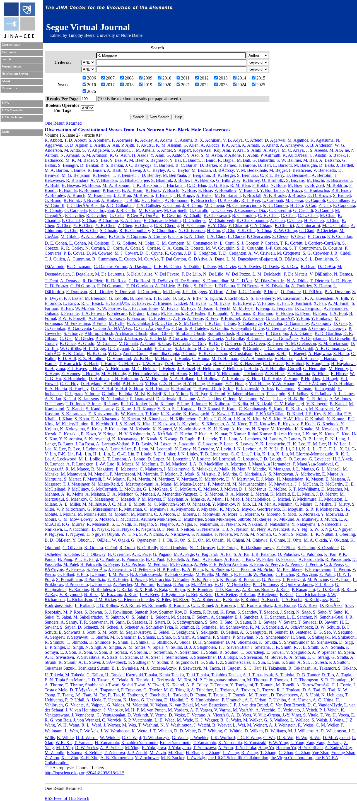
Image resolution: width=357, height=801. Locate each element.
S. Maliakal (202, 469)
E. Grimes (163, 348)
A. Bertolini (322, 175)
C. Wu (269, 737)
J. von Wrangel (86, 720)
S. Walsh (319, 720)
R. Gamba (273, 323)
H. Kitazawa (164, 423)
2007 (110, 78)
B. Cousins (332, 248)
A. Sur (303, 662)
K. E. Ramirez (200, 589)
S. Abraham (99, 140)
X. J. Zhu (69, 757)
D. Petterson (144, 569)
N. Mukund (284, 519)
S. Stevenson (250, 657)
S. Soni (100, 652)
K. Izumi (217, 393)
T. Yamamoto (204, 742)
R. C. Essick (92, 303)
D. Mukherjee (190, 519)
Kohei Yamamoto (175, 742)
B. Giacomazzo (250, 333)
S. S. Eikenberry (260, 298)
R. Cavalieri (96, 215)
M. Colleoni (98, 243)
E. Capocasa (344, 205)
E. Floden (284, 313)
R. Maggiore (102, 469)
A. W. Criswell (261, 253)
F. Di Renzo (248, 285)
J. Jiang (279, 398)
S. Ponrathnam (69, 579)
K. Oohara (93, 547)
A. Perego (274, 564)
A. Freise (195, 318)
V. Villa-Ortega (266, 715)
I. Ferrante (70, 313)
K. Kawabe (171, 413)
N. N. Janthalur (114, 398)
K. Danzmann (79, 266)
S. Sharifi (181, 637)
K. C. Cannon (275, 205)
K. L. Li (309, 449)
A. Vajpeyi (95, 705)
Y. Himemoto (228, 373)
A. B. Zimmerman (116, 757)
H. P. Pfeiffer (168, 569)
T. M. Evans (219, 303)
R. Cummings (104, 259)
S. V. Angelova (95, 150)
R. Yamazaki (255, 742)
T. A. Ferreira (93, 313)
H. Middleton (330, 499)
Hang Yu (266, 747)
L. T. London (114, 459)
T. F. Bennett (124, 175)
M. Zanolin (54, 752)
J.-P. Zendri (137, 752)
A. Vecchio (265, 710)
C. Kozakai (69, 433)
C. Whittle (233, 730)
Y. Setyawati (77, 637)
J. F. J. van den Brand (249, 705)
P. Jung (183, 403)
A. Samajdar (221, 617)
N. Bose (189, 190)
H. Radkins (79, 589)
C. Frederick (160, 318)
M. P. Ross (72, 612)
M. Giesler (84, 338)
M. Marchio (147, 474)
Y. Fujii (302, 318)
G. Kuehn (183, 433)
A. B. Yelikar (111, 747)
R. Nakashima (277, 524)
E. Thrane (74, 684)
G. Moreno (271, 514)
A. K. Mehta (72, 494)
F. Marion (169, 474)
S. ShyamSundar (293, 642)
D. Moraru (186, 514)
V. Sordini (138, 652)
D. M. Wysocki (336, 737)
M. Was (129, 725)
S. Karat (229, 408)
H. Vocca (340, 715)
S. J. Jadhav (298, 393)
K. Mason (314, 479)
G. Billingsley (228, 180)
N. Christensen (191, 230)
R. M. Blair (240, 185)
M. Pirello (204, 574)
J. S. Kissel (125, 423)
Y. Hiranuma (298, 373)
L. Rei (191, 594)
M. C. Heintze (143, 368)
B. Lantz (65, 443)
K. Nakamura (206, 524)
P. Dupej (271, 291)
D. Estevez (141, 303)
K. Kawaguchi (196, 413)
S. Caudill (324, 210)
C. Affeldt (253, 140)
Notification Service (15, 73)
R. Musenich (98, 524)
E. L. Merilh (303, 494)
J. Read (131, 594)
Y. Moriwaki (332, 514)
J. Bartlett (344, 165)
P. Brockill (252, 195)
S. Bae (102, 160)
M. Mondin (118, 514)
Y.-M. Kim (293, 418)
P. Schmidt (184, 627)
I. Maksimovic (176, 469)
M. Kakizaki (261, 403)
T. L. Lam (228, 438)
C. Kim (205, 418)
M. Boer (295, 185)
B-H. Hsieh (132, 383)
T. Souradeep (252, 652)
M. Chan (328, 215)
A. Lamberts (250, 438)
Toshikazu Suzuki (93, 668)
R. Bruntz (72, 200)
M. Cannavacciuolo (243, 205)
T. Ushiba (277, 700)
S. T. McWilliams (303, 489)
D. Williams (275, 730)
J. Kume (309, 433)
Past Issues (9, 52)
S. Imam (305, 388)
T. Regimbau (172, 594)
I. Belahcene (300, 170)
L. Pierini (342, 569)
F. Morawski (209, 514)
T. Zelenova (114, 752)
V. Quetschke (238, 584)
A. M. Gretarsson (300, 343)
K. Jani (69, 398)
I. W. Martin (114, 479)
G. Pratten (271, 579)
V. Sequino (343, 632)
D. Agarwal (275, 140)
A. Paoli (193, 559)
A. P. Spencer (324, 652)
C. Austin (318, 155)
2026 (91, 91)
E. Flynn (302, 313)
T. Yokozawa (204, 747)
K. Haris (90, 363)
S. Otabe (71, 554)
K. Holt (253, 378)
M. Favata (169, 308)
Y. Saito (335, 612)
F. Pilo (82, 574)
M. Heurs (178, 373)
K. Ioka (125, 393)
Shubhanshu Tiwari (102, 684)
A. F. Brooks (274, 195)
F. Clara (175, 236)
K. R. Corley (72, 248)
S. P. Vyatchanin (138, 720)
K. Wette (139, 730)
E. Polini (327, 574)
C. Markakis (250, 474)
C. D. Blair (196, 185)
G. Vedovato (289, 710)
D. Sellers (229, 632)
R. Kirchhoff (102, 423)
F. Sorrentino (160, 652)
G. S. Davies (249, 266)
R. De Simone (187, 280)
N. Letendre (203, 449)
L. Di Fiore (341, 280)
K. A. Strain (294, 657)
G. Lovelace (320, 459)
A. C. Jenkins (209, 398)
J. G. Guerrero (276, 348)
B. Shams (146, 637)
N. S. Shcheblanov (271, 637)
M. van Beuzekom (211, 705)
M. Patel (70, 564)
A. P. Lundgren (79, 464)
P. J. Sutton (339, 662)
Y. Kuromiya (70, 438)
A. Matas (163, 484)
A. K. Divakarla (274, 285)
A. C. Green (254, 343)
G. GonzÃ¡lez (285, 338)
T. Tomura (264, 684)
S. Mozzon (104, 519)
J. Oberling (345, 534)
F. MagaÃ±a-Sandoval (313, 464)
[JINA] (19, 37)
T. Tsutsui (217, 695)
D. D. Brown (319, 195)
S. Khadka (332, 413)
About (6, 81)
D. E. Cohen (56, 243)
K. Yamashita (230, 742)
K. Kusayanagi (125, 438)
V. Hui (121, 388)
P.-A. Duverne (337, 291)
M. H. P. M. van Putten (145, 710)
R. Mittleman (130, 509)
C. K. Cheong (166, 225)
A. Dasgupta (140, 266)
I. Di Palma (225, 285)
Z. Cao (325, 205)
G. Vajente (74, 705)
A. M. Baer (133, 160)
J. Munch (328, 519)
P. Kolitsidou (116, 428)
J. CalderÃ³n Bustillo (85, 205)
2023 (223, 84)
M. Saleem (180, 617)
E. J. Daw (289, 266)
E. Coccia (316, 236)
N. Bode (278, 185)
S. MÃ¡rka (206, 474)
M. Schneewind (234, 627)
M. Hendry (338, 368)
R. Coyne (173, 253)
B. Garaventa (79, 328)
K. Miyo (227, 509)
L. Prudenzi (100, 584)
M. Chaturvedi (221, 220)
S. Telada (120, 679)
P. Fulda (99, 323)
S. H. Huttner (157, 388)
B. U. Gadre (166, 323)
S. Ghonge (73, 333)
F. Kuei (201, 433)
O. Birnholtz (273, 180)
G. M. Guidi (302, 348)
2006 (91, 78)
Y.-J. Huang (259, 383)
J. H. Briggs (183, 195)
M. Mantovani (73, 474)
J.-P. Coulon (276, 248)
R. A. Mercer (236, 494)
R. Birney (251, 180)
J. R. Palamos (264, 554)
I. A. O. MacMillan (206, 464)
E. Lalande (207, 438)
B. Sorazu (118, 652)
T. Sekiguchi (183, 632)
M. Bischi (315, 180)
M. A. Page (184, 554)
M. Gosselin (339, 338)
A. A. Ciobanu (94, 236)
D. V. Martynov (240, 479)
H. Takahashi (274, 668)
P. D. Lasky (142, 443)
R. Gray (216, 343)
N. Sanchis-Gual (328, 617)
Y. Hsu (151, 383)
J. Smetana (260, 647)
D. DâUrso (312, 291)
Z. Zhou (52, 757)
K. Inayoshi (325, 388)
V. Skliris (174, 647)
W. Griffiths (70, 348)
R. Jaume (186, 398)
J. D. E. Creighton (200, 253)
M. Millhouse (94, 504)
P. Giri (101, 338)
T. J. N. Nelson (235, 529)
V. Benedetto (324, 170)
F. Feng (262, 308)
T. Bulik (132, 200)
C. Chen (294, 220)
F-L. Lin (83, 454)
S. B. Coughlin (250, 248)
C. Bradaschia (316, 190)
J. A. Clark (216, 236)
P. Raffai (124, 589)
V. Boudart (248, 190)
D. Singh (75, 647)
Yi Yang (334, 742)
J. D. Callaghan (120, 205)
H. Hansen (283, 358)
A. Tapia (343, 674)
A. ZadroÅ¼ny (338, 747)
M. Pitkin (223, 574)
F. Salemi (200, 617)
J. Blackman (174, 185)
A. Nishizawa (177, 534)
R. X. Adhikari (207, 140)
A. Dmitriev (301, 285)
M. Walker (252, 720)
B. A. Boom (132, 190)
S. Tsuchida (155, 695)
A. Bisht (52, 185)
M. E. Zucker (172, 757)
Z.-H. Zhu (89, 757)
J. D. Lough (270, 459)
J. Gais (230, 323)
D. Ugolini (173, 700)
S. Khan (81, 418)
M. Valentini (137, 705)
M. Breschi (143, 195)
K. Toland (175, 684)
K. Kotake (304, 428)
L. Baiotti (191, 160)
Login (5, 131)
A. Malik (222, 469)
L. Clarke (236, 236)
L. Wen (71, 730)
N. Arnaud (70, 155)
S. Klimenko (213, 423)
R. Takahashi (300, 668)
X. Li (344, 449)
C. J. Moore (164, 514)
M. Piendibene (289, 569)
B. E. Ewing (244, 303)
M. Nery (258, 529)
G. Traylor (152, 689)
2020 (166, 84)
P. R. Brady (341, 190)
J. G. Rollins (107, 605)
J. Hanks (182, 358)
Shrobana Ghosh (190, 333)
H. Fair (282, 303)
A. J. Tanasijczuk (258, 674)
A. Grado (86, 343)
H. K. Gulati (73, 353)
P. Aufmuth (270, 155)
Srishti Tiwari (133, 684)
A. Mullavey (307, 519)
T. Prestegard (293, 579)
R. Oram (127, 547)
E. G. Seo (322, 632)
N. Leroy (182, 449)
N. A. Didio (297, 280)
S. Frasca (116, 318)
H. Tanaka (114, 674)
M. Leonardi (161, 449)
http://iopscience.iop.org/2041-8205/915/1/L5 (84, 772)
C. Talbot (94, 674)
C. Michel (281, 499)
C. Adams (183, 140)
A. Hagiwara (319, 353)
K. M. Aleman (168, 145)
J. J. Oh (165, 540)
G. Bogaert (314, 185)
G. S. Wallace (276, 720)
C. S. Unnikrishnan (202, 700)
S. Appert (182, 150)
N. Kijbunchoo (183, 418)
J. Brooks (296, 195)
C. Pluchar (285, 574)
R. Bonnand (89, 190)
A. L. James (343, 393)
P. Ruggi (210, 612)
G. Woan (180, 737)
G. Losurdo (247, 459)
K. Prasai (228, 579)
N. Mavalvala (281, 484)
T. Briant (163, 195)
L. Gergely (336, 328)
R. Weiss (305, 725)
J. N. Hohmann (124, 378)
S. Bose (205, 190)
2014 (241, 78)
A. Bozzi (294, 190)
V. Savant (287, 622)
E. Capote (53, 210)
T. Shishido (162, 642)
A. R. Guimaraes (330, 348)
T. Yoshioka (245, 747)
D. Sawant (328, 622)
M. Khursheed (155, 418)
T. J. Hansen (307, 358)
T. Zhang (268, 752)
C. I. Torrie (341, 684)
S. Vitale (310, 715)
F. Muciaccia (127, 519)
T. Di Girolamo (139, 285)
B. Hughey (78, 388)
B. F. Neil (165, 529)
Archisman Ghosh (131, 333)
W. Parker (264, 559)
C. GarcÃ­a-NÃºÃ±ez (112, 328)
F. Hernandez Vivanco (148, 373)
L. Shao (164, 637)
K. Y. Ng (299, 529)
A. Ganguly (321, 323)
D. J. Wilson (87, 737)
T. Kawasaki (242, 413)
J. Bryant (91, 200)
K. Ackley (144, 140)
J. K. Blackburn (147, 185)
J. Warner (111, 725)
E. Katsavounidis (103, 413)
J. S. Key (313, 413)
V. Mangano (279, 469)
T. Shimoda (77, 642)
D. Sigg (346, 642)
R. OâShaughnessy (257, 547)
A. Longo (136, 459)
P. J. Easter (73, 298)
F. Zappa (74, 752)
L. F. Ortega (227, 547)
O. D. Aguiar (75, 145)
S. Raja (160, 589)
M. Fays (188, 308)
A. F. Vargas (201, 710)
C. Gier (66, 338)
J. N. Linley (187, 454)
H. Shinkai (140, 642)
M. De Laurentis (109, 274)
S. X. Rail (143, 589)
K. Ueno (131, 700)
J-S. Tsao (83, 695)
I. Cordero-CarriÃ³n (322, 243)
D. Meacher (331, 489)
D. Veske (177, 715)
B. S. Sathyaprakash (185, 622)
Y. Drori (216, 291)
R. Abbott (53, 140)
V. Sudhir (160, 662)
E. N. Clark (194, 236)
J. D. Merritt (326, 494)
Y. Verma (158, 715)
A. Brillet (204, 195)
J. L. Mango (303, 469)
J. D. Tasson (99, 679)
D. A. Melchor (119, 494)
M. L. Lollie (89, 459)
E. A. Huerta (56, 388)
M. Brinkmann (228, 195)
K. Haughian (317, 363)
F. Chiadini (238, 225)
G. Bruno (53, 200)
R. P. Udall (74, 700)
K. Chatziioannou (252, 220)
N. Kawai (220, 413)
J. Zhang (212, 752)
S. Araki (254, 150)
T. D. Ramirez (227, 589)
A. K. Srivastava (59, 657)
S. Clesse (280, 236)
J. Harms (108, 363)
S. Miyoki (246, 509)
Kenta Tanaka (171, 674)
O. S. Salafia (137, 617)
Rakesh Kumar (287, 433)
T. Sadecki (268, 612)
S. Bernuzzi (247, 175)
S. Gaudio (219, 328)
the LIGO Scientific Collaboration (238, 757)
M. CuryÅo (148, 259)
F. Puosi (164, 584)
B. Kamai (338, 403)
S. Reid (206, 594)
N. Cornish (95, 248)
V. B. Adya (233, 140)
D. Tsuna (198, 695)
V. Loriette (201, 459)
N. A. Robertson (206, 599)
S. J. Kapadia (184, 408)
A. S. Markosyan (278, 474)
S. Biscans (295, 180)
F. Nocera (223, 534)
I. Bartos (77, 170)
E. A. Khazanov (105, 418)
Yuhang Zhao (343, 752)
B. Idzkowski (247, 388)
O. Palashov (288, 554)
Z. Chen (125, 225)
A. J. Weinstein (282, 725)
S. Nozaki (299, 534)
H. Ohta (294, 540)
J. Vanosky (113, 710)
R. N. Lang (335, 438)
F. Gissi (115, 338)
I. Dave (209, 266)
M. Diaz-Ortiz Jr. (269, 280)
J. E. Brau (122, 195)
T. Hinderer (253, 373)
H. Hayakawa (343, 363)
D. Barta (326, 165)
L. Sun (273, 662)
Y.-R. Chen (105, 225)
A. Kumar (218, 433)
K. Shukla (268, 642)
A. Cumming (78, 259)
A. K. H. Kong (215, 428)
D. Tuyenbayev (284, 695)
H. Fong (320, 313)
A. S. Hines (275, 373)
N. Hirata (320, 373)
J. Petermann (119, 569)
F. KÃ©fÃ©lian (269, 413)
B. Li (285, 449)
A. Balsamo (329, 160)
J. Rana (283, 589)
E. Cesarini (171, 215)
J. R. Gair (213, 323)
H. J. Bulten (152, 200)
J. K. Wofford (223, 737)
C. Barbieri (163, 165)
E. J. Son (68, 652)
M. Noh (241, 534)
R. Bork (153, 190)
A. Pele (200, 564)
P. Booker (111, 190)
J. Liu (255, 454)
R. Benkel (101, 175)
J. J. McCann (306, 484)
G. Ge (258, 328)
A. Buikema (111, 200)
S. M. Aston (211, 155)
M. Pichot (265, 569)
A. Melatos (95, 494)
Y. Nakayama (303, 524)
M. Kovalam (326, 428)
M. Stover (273, 657)
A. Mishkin (282, 504)
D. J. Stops (227, 657)
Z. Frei (179, 318)
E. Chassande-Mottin (162, 220)
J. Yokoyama (179, 747)
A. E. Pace (141, 554)
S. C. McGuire (183, 489)
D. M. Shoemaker (241, 642)
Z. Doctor (322, 285)
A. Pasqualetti (310, 559)
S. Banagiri (68, 165)
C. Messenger (101, 499)
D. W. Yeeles (86, 747)
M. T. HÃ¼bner (312, 383)
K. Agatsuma (322, 140)
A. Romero (225, 605)
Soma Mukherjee (220, 519)
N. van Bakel (181, 705)
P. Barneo (227, 165)
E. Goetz (197, 338)
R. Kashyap (296, 408)
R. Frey (211, 318)
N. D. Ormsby (202, 547)
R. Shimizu (54, 642)
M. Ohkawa (256, 540)
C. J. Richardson (310, 594)
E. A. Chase (130, 220)
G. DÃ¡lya (197, 259)
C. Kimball (314, 418)
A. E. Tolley (197, 684)
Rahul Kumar (259, 433)
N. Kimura (336, 418)
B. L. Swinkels (125, 668)
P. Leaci (226, 443)
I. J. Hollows (208, 378)
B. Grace (68, 343)
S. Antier (164, 150)
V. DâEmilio (321, 274)
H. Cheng (143, 225)
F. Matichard (219, 484)
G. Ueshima (151, 700)
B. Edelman (140, 298)
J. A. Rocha (292, 599)
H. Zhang (194, 752)
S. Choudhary (164, 230)
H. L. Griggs (94, 348)
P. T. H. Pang (86, 559)
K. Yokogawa (154, 747)
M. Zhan (176, 752)
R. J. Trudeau (288, 689)
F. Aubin (250, 155)
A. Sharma (201, 637)
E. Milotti (137, 504)
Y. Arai (238, 150)
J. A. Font (338, 313)
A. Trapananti (107, 689)
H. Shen (298, 637)
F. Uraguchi (232, 700)
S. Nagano (164, 524)
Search (6, 59)
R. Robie (231, 599)
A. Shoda (182, 642)
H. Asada (140, 155)
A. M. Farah (338, 303)
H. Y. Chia (217, 225)
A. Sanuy (69, 622)
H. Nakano (230, 524)
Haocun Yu (286, 747)
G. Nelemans (207, 529)
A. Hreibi (111, 383)
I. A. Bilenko (202, 180)
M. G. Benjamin (76, 175)
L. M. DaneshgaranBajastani (251, 259)
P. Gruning (252, 348)
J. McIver (228, 489)
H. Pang (65, 559)
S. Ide (228, 388)
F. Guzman (264, 353)
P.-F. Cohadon (339, 236)
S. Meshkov (76, 499)
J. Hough (330, 378)
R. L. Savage (264, 622)
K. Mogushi (292, 509)
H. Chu (213, 230)
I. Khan (65, 418)
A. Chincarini (308, 225)
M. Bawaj (132, 170)
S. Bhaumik (161, 180)
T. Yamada (83, 742)
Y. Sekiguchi (207, 632)
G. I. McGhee (155, 489)
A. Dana (216, 259)
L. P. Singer (55, 647)
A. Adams (163, 140)
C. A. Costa (172, 248)
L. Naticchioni (77, 529)
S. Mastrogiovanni (137, 484)
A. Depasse (70, 280)
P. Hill (209, 373)
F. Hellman (232, 368)
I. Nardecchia (329, 524)
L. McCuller (130, 489)
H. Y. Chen (314, 220)
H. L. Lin (101, 454)
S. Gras (164, 343)
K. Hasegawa (199, 363)
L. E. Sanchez (299, 617)
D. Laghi (188, 438)
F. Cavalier (74, 215)
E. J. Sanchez (246, 617)
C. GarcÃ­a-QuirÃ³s (151, 328)
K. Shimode (99, 642)
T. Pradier (180, 579)
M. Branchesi (99, 195)
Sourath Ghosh (221, 333)
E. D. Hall (67, 358)
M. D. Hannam (224, 358)
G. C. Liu (239, 454)
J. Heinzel (186, 368)
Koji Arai (222, 150)
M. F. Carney (150, 210)
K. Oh (179, 540)
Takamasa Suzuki (60, 668)
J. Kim (239, 418)
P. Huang (215, 383)
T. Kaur (151, 413)
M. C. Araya (293, 150)
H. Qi (219, 584)
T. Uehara (112, 700)
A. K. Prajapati (204, 579)
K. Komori (162, 428)
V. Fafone (265, 303)
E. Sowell (275, 652)
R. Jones (111, 403)
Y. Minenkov (223, 504)
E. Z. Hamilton (91, 358)
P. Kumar (237, 433)
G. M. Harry (129, 363)
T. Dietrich (319, 280)
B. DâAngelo (291, 259)
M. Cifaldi (70, 236)
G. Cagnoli (315, 200)
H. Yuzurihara (310, 747)
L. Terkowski (163, 679)
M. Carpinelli (175, 210)
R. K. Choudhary (134, 230)
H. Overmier (119, 554)
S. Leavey (244, 443)
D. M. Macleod (173, 464)
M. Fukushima (77, 323)
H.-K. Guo (96, 353)
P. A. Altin (231, 145)
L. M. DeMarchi (266, 274)
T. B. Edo (161, 298)
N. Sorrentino (186, 652)
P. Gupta (188, 353)
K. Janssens (88, 398)
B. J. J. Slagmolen (200, 647)
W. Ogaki (120, 540)
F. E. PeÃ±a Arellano (228, 564)
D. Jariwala (166, 398)
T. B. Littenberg (214, 454)
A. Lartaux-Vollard (112, 443)
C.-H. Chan (268, 215)
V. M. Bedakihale (251, 170)
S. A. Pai (241, 554)
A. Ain (113, 145)
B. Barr (264, 165)
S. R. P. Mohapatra (322, 509)
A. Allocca (210, 145)
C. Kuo (342, 433)
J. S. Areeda (316, 150)
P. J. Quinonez (265, 584)
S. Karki (276, 408)
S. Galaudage (250, 323)
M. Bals (310, 160)
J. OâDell (101, 540)
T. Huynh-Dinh (207, 388)
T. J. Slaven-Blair (233, 647)
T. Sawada (307, 622)
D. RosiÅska (331, 605)
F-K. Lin (66, 454)
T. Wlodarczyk (156, 737)
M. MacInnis (147, 464)
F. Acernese (122, 140)
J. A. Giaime (301, 333)
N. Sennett (278, 632)
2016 (91, 84)
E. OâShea (285, 547)
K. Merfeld (280, 494)
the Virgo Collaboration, (292, 757)
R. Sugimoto (181, 662)
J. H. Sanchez (272, 617)
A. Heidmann (117, 368)
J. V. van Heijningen (84, 710)
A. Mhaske (195, 499)
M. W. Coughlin (220, 248)
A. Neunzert (278, 529)
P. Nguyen (54, 534)
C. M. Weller (327, 725)
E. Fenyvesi (281, 308)
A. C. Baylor (178, 170)
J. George (316, 328)
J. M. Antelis (143, 150)
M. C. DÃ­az (241, 280)
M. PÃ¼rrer (201, 584)
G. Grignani (118, 348)
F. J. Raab (324, 584)
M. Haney (163, 358)
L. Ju (153, 403)
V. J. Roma (130, 605)
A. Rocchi (270, 599)
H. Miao (232, 499)
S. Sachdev (247, 612)
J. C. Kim (222, 418)
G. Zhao (302, 752)
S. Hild (195, 373)
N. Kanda (75, 408)
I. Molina (67, 514)
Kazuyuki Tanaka (141, 674)
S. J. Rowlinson (118, 612)
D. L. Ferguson (308, 308)
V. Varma (222, 710)
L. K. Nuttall (322, 534)
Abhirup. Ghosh (99, 333)
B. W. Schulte (327, 627)
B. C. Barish (186, 165)
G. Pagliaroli (207, 554)
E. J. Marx (265, 479)
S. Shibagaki (318, 637)
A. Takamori (324, 668)
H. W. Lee (337, 443)
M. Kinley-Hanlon (72, 423)
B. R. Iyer (198, 393)
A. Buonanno (177, 200)
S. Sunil (288, 662)
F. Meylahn (173, 499)
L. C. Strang (318, 657)
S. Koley (94, 428)
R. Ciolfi (116, 236)
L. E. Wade (165, 720)
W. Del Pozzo (238, 274)
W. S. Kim (272, 418)
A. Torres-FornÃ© (312, 684)
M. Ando (72, 150)
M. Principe (317, 579)
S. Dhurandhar (215, 280)
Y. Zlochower (147, 757)
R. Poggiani (306, 574)
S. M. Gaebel (190, 323)
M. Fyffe (116, 323)
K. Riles (163, 599)
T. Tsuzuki (237, 695)
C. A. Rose (307, 605)
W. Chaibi (192, 215)
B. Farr (67, 308)
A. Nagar (184, 524)
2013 (223, 78)
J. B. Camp (192, 205)
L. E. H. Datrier (167, 266)
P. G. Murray (73, 524)
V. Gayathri (240, 328)
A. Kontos (240, 428)
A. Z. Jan (53, 398)
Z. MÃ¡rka (227, 474)
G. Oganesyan (143, 540)
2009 (147, 78)
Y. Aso (193, 155)
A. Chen (277, 220)
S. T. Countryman (305, 248)
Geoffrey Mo (268, 509)
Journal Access (11, 66)
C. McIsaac (208, 489)
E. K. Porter (117, 579)
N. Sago (303, 612)
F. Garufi (179, 328)
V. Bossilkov (225, 190)
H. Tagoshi (232, 668)
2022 (204, 84)
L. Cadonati (272, 200)
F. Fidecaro (117, 313)
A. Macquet (235, 464)
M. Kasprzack (321, 408)
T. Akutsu (145, 145)
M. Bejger (278, 170)
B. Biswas (71, 185)
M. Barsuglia (305, 165)
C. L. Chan (308, 215)
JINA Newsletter (13, 110)
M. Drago (171, 291)
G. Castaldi (303, 210)
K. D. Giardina (328, 333)
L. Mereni (259, 494)
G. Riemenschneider (136, 599)
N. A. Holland (181, 378)
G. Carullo (199, 210)
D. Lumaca (54, 464)
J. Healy (96, 368)
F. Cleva (298, 236)
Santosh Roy (145, 612)
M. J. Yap (64, 747)
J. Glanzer (133, 338)
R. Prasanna (249, 579)
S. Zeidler (93, 752)
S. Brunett (342, 195)
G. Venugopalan (111, 715)
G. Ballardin (263, 160)
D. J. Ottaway (93, 554)
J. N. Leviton (245, 449)
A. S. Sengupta (253, 632)
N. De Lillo (213, 274)
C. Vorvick (111, 720)
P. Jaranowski (142, 398)
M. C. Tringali (176, 689)
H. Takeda (54, 674)
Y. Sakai (63, 617)
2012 (204, 78)
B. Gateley (198, 328)
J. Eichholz (234, 298)
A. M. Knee (236, 423)
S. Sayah (68, 627)
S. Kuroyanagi (97, 438)
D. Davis (271, 266)
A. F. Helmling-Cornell (280, 368)
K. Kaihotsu (219, 403)
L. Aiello (97, 145)
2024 (241, 84)
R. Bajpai (226, 160)
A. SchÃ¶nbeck (299, 627)
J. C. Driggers (194, 291)
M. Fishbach (172, 313)
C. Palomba (311, 554)
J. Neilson (185, 529)
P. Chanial (71, 220)
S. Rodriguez (316, 599)
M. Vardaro (178, 710)
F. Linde (143, 454)
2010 (166, 78)
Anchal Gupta (135, 353)
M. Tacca (211, 668)
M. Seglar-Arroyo (135, 632)
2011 (185, 78)
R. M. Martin (138, 479)
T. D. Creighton (232, 253)
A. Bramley (55, 195)
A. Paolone (212, 559)
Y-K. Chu (246, 230)
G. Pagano (162, 554)
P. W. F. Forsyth (72, 318)
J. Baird (209, 160)
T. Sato (226, 622)
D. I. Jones (54, 403)
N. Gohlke (234, 338)
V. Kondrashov (187, 428)
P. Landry (292, 438)
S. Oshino (306, 547)
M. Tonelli (285, 684)
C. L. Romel (202, 605)
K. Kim (253, 418)
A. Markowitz (307, 474)
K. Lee (60, 449)
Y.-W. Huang (283, 383)
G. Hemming (314, 368)
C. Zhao (286, 752)
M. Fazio (205, 308)
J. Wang (336, 720)
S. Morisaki (308, 514)
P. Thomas (279, 679)
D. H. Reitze (226, 594)
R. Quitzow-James (296, 584)
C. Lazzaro (207, 443)
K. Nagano (143, 524)
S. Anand (269, 145)
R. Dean (308, 266)
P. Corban (269, 243)
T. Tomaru (219, 684)
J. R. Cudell (341, 253)
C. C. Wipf (131, 737)
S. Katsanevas (73, 413)
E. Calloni (171, 205)
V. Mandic (257, 469)
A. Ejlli (341, 298)
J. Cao (310, 205)
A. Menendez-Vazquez (177, 494)
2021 (185, 84)
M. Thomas (257, 679)
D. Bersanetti (298, 175)
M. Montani (141, 514)
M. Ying (132, 747)
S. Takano (347, 668)
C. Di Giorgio (82, 285)
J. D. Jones (75, 403)
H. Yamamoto (107, 742)
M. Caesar (294, 200)
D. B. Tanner (307, 674)
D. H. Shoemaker (208, 642)
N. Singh (93, 647)
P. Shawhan (243, 637)
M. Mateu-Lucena (190, 484)
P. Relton (247, 594)
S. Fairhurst (301, 303)
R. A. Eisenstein (319, 298)
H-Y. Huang (194, 383)
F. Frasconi (136, 318)
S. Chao (89, 220)
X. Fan (319, 303)
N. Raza (91, 594)
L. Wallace (299, 720)
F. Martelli (92, 479)
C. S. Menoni (211, 494)
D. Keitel (295, 413)
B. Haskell (222, 363)
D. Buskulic (228, 200)
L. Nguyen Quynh (102, 534)
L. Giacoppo (277, 333)
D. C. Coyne (151, 253)
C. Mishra (303, 504)
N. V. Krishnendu (134, 433)
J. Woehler (199, 737)
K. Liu (268, 454)
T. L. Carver (221, 210)
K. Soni (85, 652)
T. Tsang (65, 695)
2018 (129, 84)
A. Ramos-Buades (258, 589)
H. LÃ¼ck (342, 459)
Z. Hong (290, 378)
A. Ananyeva (291, 145)
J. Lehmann (92, 449)
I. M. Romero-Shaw (254, 605)
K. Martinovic (211, 479)
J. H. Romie (285, 605)
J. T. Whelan (160, 730)
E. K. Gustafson (213, 353)
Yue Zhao (320, 752)
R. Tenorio (140, 679)
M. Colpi (146, 243)
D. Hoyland (91, 383)
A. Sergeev (54, 637)
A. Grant (147, 343)
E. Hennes (70, 373)
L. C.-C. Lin (123, 454)
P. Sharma (221, 637)
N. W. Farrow (109, 308)
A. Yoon (225, 747)
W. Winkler (110, 737)
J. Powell (139, 579)
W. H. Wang (68, 725)
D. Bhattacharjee (134, 180)
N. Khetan (131, 418)
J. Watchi (202, 725)
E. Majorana (127, 469)
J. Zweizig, (196, 757)
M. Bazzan (201, 170)
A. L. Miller (69, 504)
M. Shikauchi (344, 637)
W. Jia (265, 398)
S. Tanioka (284, 674)
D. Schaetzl (88, 627)
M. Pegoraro (181, 564)
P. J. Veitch (329, 710)
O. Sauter (243, 622)
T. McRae (277, 489)
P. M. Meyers (149, 499)
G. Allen (191, 145)
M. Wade (185, 720)
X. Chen (63, 225)
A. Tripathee (202, 689)
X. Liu (282, 454)
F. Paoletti (175, 559)
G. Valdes (115, 705)
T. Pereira (313, 564)
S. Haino (341, 353)
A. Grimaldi (141, 348)
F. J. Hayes (77, 368)
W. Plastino (263, 574)
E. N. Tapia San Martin (65, 679)
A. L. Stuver (89, 662)
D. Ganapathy (296, 323)
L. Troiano (224, 689)
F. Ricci (286, 594)
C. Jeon (230, 398)
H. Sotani (209, 652)
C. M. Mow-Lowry (75, 519)
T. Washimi (148, 725)
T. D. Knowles (262, 423)
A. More (229, 514)
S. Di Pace (203, 285)
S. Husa (136, 388)
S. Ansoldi (120, 150)
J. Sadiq (287, 612)
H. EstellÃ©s (117, 303)
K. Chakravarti (217, 215)
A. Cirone (157, 236)
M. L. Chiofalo (335, 225)
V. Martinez (186, 479)
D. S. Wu (285, 737)
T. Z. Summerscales (232, 662)
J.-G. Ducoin (249, 291)
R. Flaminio (262, 313)
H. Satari (157, 622)
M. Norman (260, 534)
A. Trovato (245, 689)
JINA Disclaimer (13, 117)
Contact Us (9, 88)
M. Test (184, 679)
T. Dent (51, 280)
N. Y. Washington (176, 725)
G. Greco (233, 343)
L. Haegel (297, 353)
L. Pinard (98, 574)
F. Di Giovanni (110, 285)
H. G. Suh (204, 662)
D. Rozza (192, 612)
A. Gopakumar (313, 338)
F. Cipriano (136, 236)
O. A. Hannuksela (256, 358)
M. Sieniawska (324, 642)
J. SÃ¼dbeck (114, 662)
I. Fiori (153, 313)
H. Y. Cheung (193, 225)
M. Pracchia (159, 579)
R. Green (275, 343)
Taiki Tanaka (197, 674)
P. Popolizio (94, 579)
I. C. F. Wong (249, 737)
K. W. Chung (285, 230)
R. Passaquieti (337, 559)
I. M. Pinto (118, 574)
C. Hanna (200, 358)
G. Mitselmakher (102, 509)
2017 (110, 84)
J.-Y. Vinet (291, 715)
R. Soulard (228, 652)
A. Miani (215, 499)
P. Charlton (108, 220)
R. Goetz (215, 338)
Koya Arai (202, 150)
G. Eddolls (118, 298)
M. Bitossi (91, 185)
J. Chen (332, 220)
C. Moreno (249, 514)
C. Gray (199, 343)
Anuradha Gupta (164, 353)
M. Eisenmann (290, 298)
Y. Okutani (338, 540)
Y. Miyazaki (207, 509)
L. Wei (239, 725)
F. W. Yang (278, 742)
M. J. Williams (300, 730)
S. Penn (256, 564)
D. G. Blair (218, 185)
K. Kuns (326, 433)
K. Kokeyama (72, 428)
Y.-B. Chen (83, 225)
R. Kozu (88, 433)
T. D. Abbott (75, 140)
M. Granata (107, 343)
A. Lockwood (64, 459)
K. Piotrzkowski (179, 574)
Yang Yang (315, 742)
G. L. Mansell (328, 469)
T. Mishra (323, 504)
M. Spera (346, 652)
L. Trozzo (265, 689)
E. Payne (111, 564)
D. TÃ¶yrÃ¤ (81, 689)
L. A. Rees (149, 594)
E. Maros (330, 474)
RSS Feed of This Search (67, 798)
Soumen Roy (170, 612)
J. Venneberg (82, 715)
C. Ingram (74, 393)
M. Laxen (163, 443)
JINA (5, 102)
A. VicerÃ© (218, 715)
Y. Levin (223, 449)
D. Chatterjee (194, 220)
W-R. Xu (64, 742)
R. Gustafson (240, 353)
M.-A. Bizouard (116, 185)
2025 (260, 84)
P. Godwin (177, 338)
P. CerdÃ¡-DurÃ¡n (143, 215)
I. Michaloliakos (256, 499)
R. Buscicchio (203, 200)
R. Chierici (284, 225)
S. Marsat (72, 479)
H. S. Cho (89, 230)
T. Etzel (180, 303)
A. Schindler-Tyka (156, 627)
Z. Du (231, 291)
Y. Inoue (92, 393)
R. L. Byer (250, 200)
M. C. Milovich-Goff (166, 504)
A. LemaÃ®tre (118, 449)
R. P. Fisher (195, 313)
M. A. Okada (315, 540)
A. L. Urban (255, 700)
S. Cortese (151, 248)
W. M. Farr (84, 308)
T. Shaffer (99, 637)
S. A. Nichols (151, 534)
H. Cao (296, 205)
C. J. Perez (333, 564)
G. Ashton (176, 155)
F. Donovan (76, 291)
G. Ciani (306, 230)
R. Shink (120, 642)
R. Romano (178, 605)
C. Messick (125, 499)
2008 (129, 78)
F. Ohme (277, 540)
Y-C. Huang (236, 383)
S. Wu (315, 737)
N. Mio (243, 504)
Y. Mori (289, 514)
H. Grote (206, 348)
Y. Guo (114, 353)
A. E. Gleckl (155, 338)
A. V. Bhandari (103, 180)
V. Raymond (70, 594)
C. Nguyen (343, 529)
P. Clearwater (258, 236)
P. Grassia (181, 343)
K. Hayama (55, 368)
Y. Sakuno (114, 617)
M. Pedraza (158, 564)
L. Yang (297, 742)
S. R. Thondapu (334, 679)
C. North (281, 534)
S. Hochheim (74, 378)
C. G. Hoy (69, 383)
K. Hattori (295, 363)
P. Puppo (181, 584)
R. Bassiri (96, 170)
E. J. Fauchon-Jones (140, 308)
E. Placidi (242, 574)
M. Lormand (224, 459)
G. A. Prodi (340, 579)
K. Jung (167, 403)
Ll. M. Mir (261, 504)
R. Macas (125, 464)
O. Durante (291, 291)
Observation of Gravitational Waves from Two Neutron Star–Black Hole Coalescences (137, 129)
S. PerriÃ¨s (96, 569)
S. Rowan (93, 612)
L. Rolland (84, 605)
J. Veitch (309, 710)
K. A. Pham (192, 569)
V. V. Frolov (253, 318)
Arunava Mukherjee (158, 519)
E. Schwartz (69, 632)
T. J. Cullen (55, 259)
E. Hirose (339, 373)
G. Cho (71, 230)
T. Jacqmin (275, 393)
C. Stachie (129, 657)
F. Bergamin (199, 175)
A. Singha (112, 647)
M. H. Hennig (113, 373)
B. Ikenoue (285, 388)
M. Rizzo (181, 599)
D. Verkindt (137, 715)
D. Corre (115, 248)
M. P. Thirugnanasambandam (219, 679)
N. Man (238, 469)
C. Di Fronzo (56, 285)
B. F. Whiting (210, 730)
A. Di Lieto (165, 285)
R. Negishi (145, 529)
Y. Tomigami (241, 684)
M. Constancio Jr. (202, 243)
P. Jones (94, 403)
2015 (260, 78)
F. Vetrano (196, 715)
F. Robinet (250, 599)
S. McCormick (104, 489)
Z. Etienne (162, 303)
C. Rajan (177, 589)
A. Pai (225, 554)
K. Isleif (154, 393)
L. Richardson (79, 599)
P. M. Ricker (105, 599)
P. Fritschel (230, 318)
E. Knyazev (288, 423)
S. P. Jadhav (320, 393)
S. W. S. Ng (320, 529)
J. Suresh (319, 662)
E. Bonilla (68, 190)
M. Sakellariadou (88, 617)
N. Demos (343, 274)
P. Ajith (127, 145)
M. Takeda (74, 674)
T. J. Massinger (76, 484)
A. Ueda (93, 700)
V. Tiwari (156, 684)
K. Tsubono (132, 695)
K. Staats (109, 657)
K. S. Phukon (217, 569)
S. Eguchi (213, 298)
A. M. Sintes (134, 647)
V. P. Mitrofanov (70, 509)
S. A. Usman (299, 700)
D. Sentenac (300, 632)
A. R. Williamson (330, 730)
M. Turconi (259, 695)
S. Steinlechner (202, 657)
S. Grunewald (228, 348)
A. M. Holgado (153, 378)
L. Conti (227, 243)
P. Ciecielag (327, 230)
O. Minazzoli (198, 504)
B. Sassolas (137, 622)
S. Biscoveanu (339, 180)
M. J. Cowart (126, 253)
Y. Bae (116, 160)
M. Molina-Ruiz (92, 514)
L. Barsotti (282, 165)
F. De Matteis (295, 274)
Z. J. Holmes (232, 378)
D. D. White (185, 730)
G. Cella (117, 215)
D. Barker (208, 165)
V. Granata (128, 343)
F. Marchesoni (122, 474)
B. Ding (184, 285)
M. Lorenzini (178, 459)
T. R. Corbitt (291, 243)
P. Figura (136, 313)
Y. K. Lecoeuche (270, 443)
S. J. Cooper (247, 243)
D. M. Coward (99, 253)
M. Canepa (214, 205)
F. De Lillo (191, 274)
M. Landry (272, 438)
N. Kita (143, 423)
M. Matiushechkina (249, 484)
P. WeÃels (89, 730)
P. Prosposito (76, 584)
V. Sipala (155, 647)
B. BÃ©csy (223, 170)
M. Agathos (298, 140)
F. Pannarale (133, 559)
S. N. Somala (332, 647)
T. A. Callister (148, 205)
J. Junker (199, 403)
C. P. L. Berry (272, 175)
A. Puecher (122, 584)
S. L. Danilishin (319, 259)
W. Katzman (132, 413)
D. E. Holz (271, 378)
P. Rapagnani (303, 589)
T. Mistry (342, 504)
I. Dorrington (149, 291)
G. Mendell (145, 494)
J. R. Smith (281, 647)
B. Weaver (221, 725)
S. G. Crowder (315, 253)
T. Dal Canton (173, 259)
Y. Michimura (304, 499)
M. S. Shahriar (123, 637)
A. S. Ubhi (309, 695)
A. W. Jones (340, 398)
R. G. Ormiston (173, 547)
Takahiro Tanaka (226, 674)
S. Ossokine (328, 547)
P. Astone (232, 155)
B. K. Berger (223, 175)
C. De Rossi (139, 280)
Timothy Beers (81, 35)
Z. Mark (187, 474)
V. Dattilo (192, 266)
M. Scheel (109, 627)
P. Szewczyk (190, 668)
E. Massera (335, 479)
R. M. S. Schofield (266, 627)
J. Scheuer (129, 627)
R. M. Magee (77, 469)
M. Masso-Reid (105, 484)
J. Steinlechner (174, 657)
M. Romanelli (154, 605)
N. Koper (260, 428)
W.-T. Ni (129, 534)
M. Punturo (144, 584)
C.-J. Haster (273, 363)
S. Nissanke (201, 534)
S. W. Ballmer (288, 160)
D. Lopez (156, 459)
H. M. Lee (316, 443)
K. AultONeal (295, 155)
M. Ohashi (215, 540)
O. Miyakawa (156, 509)
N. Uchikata (332, 695)
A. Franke (97, 318)
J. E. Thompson (304, 679)
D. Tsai (328, 689)
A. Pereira (294, 564)
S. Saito (320, 612)
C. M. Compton (170, 243)
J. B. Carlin (126, 210)
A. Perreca (75, 569)
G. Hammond (119, 358)
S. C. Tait (252, 668)
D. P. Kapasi (209, 408)
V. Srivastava (87, 657)
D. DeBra (326, 266)
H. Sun (258, 662)
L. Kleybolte (188, 423)
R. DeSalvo (162, 280)
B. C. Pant (155, 559)
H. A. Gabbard (140, 323)
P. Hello (251, 368)
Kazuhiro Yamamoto (139, 742)
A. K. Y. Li (268, 449)
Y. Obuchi (82, 540)
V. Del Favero (167, 274)
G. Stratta (339, 657)
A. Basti (114, 170)
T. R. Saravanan (93, 622)
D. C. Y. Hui (102, 388)
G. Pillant (65, 574)
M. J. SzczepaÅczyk (158, 668)
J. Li (296, 449)
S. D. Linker (164, 454)
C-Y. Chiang (261, 225)
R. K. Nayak (122, 529)
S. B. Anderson (318, 145)
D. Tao (328, 674)
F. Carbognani (101, 210)
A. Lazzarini (184, 443)
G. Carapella (75, 210)
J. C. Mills (117, 504)
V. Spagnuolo (298, 652)
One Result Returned (63, 123)
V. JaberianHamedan (245, 393)
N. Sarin (117, 622)
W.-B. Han (143, 358)
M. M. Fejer (243, 308)
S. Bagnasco (157, 160)
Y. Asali (157, 155)
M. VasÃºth (243, 710)
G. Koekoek (328, 423)
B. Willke (65, 737)
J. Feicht (223, 308)
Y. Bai (175, 160)
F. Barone (247, 165)
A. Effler (194, 298)
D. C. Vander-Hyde (324, 705)
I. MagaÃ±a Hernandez (269, 464)
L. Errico (71, 303)
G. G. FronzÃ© (280, 318)
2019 (147, 84)
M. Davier (227, 266)
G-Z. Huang (170, 383)
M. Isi (139, 393)
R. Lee (74, 449)
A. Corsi (132, 248)
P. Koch (308, 423)
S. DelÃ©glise (139, 274)
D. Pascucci (286, 559)
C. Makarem (151, 469)
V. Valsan (158, 705)
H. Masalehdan (290, 479)
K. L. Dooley (101, 291)
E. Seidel (161, 632)
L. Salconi (160, 617)
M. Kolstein (139, 428)
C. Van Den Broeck (287, 705)
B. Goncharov (258, 338)
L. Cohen (77, 243)
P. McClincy (78, 489)
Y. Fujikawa (321, 318)
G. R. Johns (317, 398)
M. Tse (99, 695)
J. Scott (89, 632)
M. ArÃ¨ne (339, 150)
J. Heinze (167, 368)
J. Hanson (328, 358)
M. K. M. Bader (80, 160)
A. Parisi (232, 559)
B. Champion (244, 215)
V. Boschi (170, 190)
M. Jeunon (248, 398)
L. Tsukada (178, 695)
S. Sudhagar (138, 662)
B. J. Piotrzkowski (146, 574)
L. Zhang (231, 752)
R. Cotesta (194, 248)
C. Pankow (110, 559)
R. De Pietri (93, 280)
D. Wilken (254, 730)
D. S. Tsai (311, 689)
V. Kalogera (316, 403)
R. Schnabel (207, 627)
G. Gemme (276, 328)
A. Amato (250, 145)
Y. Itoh (182, 393)
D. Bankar (89, 165)
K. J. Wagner (206, 720)
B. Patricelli (90, 564)
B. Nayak (100, 529)
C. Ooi (111, 547)
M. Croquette (288, 253)
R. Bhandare (77, 180)
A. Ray (51, 594)
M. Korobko (282, 428)
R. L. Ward (91, 725)
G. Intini (109, 393)
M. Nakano (252, 524)
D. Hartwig (175, 363)
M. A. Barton (56, 170)
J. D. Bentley (149, 175)
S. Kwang (168, 438)
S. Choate (108, 230)
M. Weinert (257, 725)
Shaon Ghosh (161, 333)
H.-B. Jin (296, 398)
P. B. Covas (74, 253)
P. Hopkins (310, 378)
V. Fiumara (240, 313)
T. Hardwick (70, 363)
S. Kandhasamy (100, 408)
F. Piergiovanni (318, 569)
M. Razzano (111, 594)
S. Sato (211, 622)
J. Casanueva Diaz (250, 210)
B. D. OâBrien (58, 540)
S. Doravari (125, 291)
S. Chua (264, 230)
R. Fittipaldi (218, 313)
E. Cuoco (127, 259)
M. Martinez (163, 479)
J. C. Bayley (154, 170)
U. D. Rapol (328, 589)
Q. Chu (228, 230)
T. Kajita (240, 403)
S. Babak (337, 155)
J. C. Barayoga (138, 165)
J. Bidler (181, 180)
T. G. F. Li (328, 449)
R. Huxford (181, 388)
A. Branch (76, 195)
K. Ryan (227, 612)
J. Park (248, 559)
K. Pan (330, 554)
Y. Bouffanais (272, 190)
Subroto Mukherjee (254, 519)
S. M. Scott (107, 632)
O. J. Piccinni (243, 569)
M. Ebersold (96, 298)
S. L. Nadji (121, 524)
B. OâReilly (147, 547)
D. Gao (340, 323)
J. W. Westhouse (114, 730)
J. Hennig (90, 373)
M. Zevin (157, 752)
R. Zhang (249, 752)
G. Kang (123, 408)
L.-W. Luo (105, 464)
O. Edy (179, 298)
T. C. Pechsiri (133, 564)
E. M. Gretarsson (333, 343)
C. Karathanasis (253, 408)
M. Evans (197, 303)
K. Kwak (149, 438)
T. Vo (325, 715)
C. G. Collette (124, 243)
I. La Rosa (85, 443)
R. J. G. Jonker (134, 403)
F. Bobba (260, 185)
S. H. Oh (196, 540)
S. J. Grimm (185, 348)
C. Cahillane (338, 200)
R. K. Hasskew (247, 363)
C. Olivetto (72, 547)
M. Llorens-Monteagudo (311, 454)
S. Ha (281, 353)
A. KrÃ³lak (162, 433)
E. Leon (141, 449)
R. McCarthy (331, 484)
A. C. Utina (323, 700)
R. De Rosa (116, 280)
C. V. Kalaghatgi (289, 403)
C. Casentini (280, 210)
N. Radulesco (103, 589)
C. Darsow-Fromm (110, 266)
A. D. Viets (241, 715)
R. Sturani (67, 662)
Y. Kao (163, 408)
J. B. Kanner (144, 408)
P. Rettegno (267, 594)
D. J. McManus (252, 489)
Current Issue (11, 44)
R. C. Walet (230, 720)
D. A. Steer (150, 657)
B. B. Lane (313, 438)
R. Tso (114, 695)
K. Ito (168, 393)
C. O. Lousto (295, 459)
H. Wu (301, 737)
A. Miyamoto (182, 509)
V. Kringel (107, 433)
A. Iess (267, 388)
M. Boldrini (336, 185)
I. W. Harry (152, 363)
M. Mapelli (98, 474)
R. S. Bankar (111, 165)
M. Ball (243, 160)
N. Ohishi (235, 540)
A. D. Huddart (341, 383)
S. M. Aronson (94, 155)
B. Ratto (348, 589)
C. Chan (288, 215)
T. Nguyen (74, 534)
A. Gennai (297, 328)
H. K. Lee (296, 443)
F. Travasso (131, 689)
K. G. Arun (120, 155)
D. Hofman (99, 378)
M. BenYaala (174, 175)
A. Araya (271, 150)
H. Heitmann (208, 368)
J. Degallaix (82, 274)
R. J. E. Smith (306, 647)
